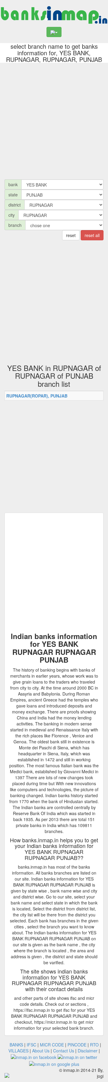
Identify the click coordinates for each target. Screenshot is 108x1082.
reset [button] (71, 235)
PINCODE (77, 1045)
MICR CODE (52, 1045)
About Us (41, 1051)
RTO (94, 1045)
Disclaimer (88, 1051)
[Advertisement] (54, 119)
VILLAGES (18, 1051)
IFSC (31, 1045)
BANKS (16, 1045)
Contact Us (63, 1051)
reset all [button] (92, 235)
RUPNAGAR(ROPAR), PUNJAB (37, 396)
